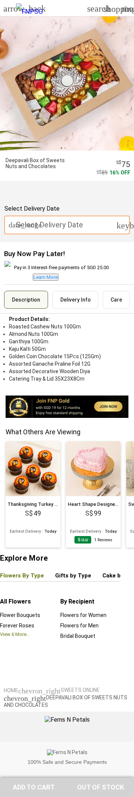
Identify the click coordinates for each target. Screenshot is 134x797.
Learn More (46, 277)
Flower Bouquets (20, 615)
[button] (33, 787)
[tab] (26, 300)
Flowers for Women (83, 615)
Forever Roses (17, 626)
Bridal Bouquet (77, 636)
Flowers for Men (79, 626)
